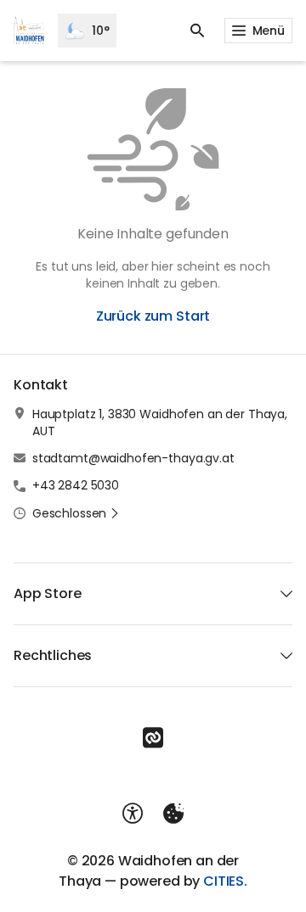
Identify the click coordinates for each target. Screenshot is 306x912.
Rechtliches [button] (53, 655)
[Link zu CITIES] (153, 738)
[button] (76, 513)
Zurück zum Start (153, 316)
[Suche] (197, 30)
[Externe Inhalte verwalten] (173, 813)
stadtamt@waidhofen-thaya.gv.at (133, 458)
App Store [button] (48, 593)
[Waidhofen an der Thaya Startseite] (29, 30)
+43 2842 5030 (75, 485)
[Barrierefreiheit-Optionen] (132, 813)
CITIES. (225, 881)
